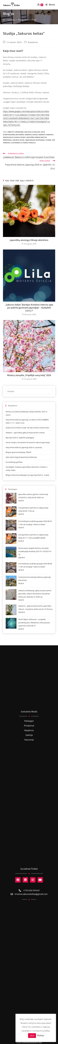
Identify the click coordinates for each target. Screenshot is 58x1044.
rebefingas (7, 140)
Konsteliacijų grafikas (14, 462)
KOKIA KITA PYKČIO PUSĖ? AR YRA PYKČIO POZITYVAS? (27, 428)
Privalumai (29, 725)
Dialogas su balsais (32, 132)
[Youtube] (40, 880)
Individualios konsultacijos (14, 137)
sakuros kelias (18, 140)
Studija (48, 140)
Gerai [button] (32, 1035)
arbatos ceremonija (15, 132)
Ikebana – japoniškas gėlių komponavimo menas (25, 432)
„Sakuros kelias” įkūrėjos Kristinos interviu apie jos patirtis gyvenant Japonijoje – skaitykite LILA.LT (29, 307)
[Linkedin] (25, 880)
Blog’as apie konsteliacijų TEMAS (18, 452)
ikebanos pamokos (45, 135)
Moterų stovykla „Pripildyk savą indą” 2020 (29, 375)
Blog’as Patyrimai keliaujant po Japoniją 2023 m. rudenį (27, 475)
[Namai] (4, 20)
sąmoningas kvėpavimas (35, 140)
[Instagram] (32, 880)
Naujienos (33, 42)
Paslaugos (29, 721)
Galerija (29, 735)
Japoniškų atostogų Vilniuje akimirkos (29, 240)
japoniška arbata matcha (37, 137)
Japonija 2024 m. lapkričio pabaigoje (20, 437)
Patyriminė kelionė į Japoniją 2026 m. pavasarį (24, 447)
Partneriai (29, 740)
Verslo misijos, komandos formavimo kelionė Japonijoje (28, 442)
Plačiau (40, 1035)
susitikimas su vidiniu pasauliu (23, 143)
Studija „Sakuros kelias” (27, 20)
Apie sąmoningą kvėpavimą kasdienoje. (21, 457)
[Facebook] (18, 880)
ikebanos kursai (31, 135)
